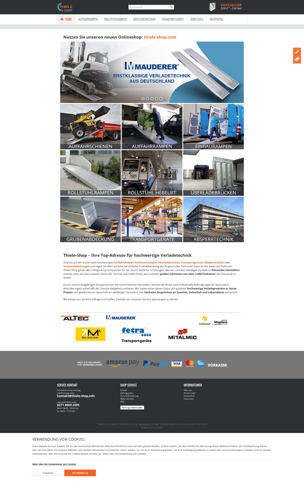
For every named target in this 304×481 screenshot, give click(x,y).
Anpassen (48, 472)
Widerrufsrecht (127, 398)
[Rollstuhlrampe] (90, 173)
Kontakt (123, 390)
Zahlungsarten (126, 393)
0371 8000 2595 (68, 405)
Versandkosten (145, 424)
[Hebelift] (152, 173)
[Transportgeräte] (152, 219)
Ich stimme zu (80, 472)
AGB (122, 401)
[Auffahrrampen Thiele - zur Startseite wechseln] (65, 7)
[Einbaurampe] (213, 126)
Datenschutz (189, 396)
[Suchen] (171, 6)
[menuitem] (151, 7)
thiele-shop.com (160, 37)
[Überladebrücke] (213, 173)
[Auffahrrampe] (152, 126)
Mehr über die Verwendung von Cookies (54, 464)
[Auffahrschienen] (90, 126)
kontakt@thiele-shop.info (76, 396)
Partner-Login (190, 393)
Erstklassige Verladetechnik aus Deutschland (152, 72)
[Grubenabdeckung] (90, 219)
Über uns (188, 390)
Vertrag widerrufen (132, 407)
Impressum (189, 398)
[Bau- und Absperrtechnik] (213, 219)
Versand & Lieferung (129, 396)
